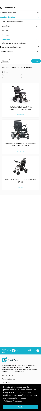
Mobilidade (5, 67)
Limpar (5, 61)
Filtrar (36, 61)
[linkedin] (13, 351)
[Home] (10, 359)
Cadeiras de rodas (17, 67)
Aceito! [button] (20, 407)
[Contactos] (30, 350)
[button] (38, 12)
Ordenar (5, 72)
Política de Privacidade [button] (13, 401)
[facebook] (9, 351)
